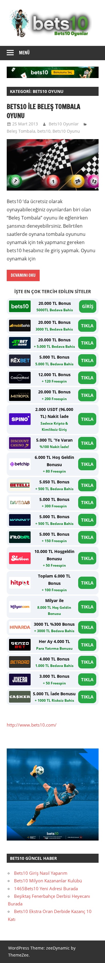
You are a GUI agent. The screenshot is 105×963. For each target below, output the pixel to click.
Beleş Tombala (21, 131)
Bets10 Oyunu (66, 131)
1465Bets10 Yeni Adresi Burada (46, 888)
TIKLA (87, 326)
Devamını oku (23, 275)
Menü (24, 53)
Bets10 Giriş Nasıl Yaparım (40, 873)
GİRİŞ (87, 306)
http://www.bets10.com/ (32, 725)
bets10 (43, 131)
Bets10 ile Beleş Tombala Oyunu (43, 111)
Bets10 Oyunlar (64, 124)
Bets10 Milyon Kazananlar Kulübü (48, 881)
